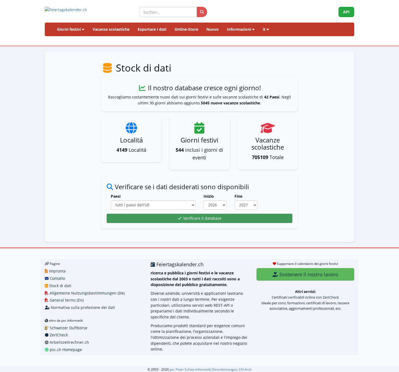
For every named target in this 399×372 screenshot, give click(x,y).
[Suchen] (202, 12)
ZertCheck (58, 334)
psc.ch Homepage (65, 349)
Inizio (209, 196)
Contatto (57, 278)
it (265, 29)
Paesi (116, 196)
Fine (238, 196)
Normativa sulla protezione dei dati (82, 307)
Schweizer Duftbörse (68, 327)
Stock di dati (59, 285)
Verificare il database (201, 218)
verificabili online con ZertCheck (313, 297)
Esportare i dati (152, 29)
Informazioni (239, 29)
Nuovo (212, 29)
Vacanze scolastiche (111, 29)
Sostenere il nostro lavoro (308, 274)
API (346, 11)
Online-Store (186, 29)
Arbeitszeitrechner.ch (69, 342)
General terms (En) (66, 300)
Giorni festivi (69, 29)
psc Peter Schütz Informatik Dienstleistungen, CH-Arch (211, 369)
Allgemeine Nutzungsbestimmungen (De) (87, 293)
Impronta (57, 271)
